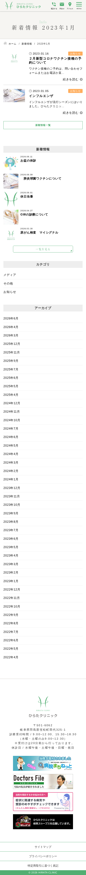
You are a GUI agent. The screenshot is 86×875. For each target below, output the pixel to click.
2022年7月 (11, 632)
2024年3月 (11, 462)
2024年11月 (11, 411)
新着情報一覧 (43, 125)
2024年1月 (11, 479)
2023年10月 (11, 504)
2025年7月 (11, 369)
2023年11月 (11, 496)
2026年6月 (11, 318)
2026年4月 (11, 327)
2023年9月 (11, 513)
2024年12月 (11, 403)
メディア (9, 274)
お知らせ (9, 291)
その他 (8, 283)
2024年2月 (11, 471)
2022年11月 (11, 598)
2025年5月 (11, 386)
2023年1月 (11, 581)
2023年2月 (11, 572)
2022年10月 (11, 606)
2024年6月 (11, 437)
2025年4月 (11, 394)
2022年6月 (11, 640)
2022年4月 (11, 657)
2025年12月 (11, 343)
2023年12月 (11, 488)
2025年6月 (11, 377)
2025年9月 (11, 360)
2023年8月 (11, 521)
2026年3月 (11, 335)
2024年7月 (11, 428)
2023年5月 (11, 547)
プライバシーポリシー (43, 856)
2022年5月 (11, 648)
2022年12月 (11, 589)
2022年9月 (11, 615)
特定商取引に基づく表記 (43, 865)
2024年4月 (11, 454)
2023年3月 (11, 564)
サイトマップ (43, 846)
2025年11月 (11, 352)
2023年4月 (11, 555)
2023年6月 (11, 538)
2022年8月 (11, 623)
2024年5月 (11, 445)
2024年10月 (11, 420)
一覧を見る (43, 249)
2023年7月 (11, 530)
